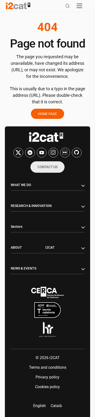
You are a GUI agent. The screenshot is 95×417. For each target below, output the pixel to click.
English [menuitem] (39, 405)
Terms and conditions (47, 367)
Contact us (47, 167)
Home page (47, 114)
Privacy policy (47, 377)
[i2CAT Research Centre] (18, 5)
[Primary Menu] (79, 6)
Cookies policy (47, 386)
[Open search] (67, 6)
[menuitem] (39, 405)
